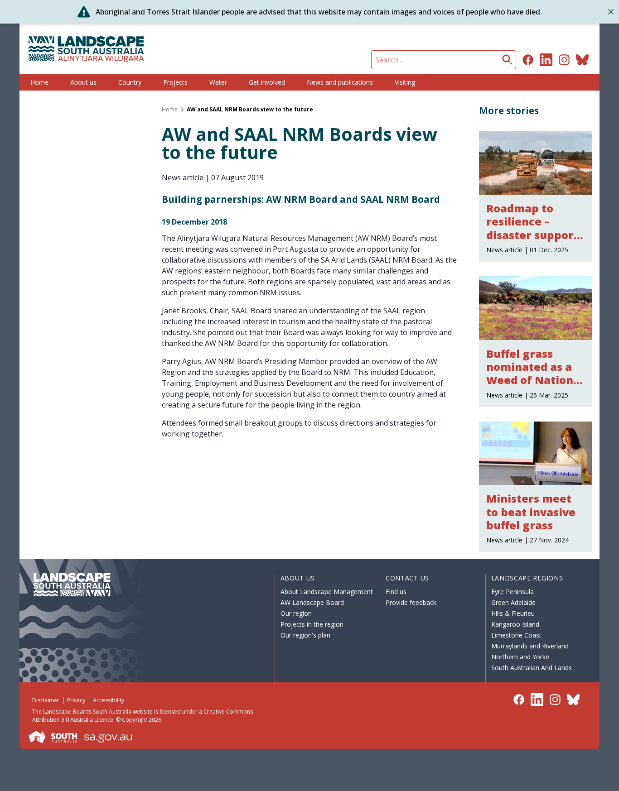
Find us (396, 591)
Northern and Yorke (520, 656)
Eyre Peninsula (512, 591)
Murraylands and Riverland (530, 646)
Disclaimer (45, 700)
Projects (175, 82)
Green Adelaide (513, 602)
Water (218, 82)
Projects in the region (311, 624)
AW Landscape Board (312, 602)
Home (39, 82)
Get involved (267, 82)
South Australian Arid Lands (531, 667)
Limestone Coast (516, 635)
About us (83, 82)
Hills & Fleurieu (513, 613)
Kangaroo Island (515, 624)
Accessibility (108, 700)
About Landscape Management (326, 591)
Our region (296, 613)
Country (129, 82)
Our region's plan (305, 635)
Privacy (76, 700)
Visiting (405, 82)
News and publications (340, 82)
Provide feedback (411, 602)
